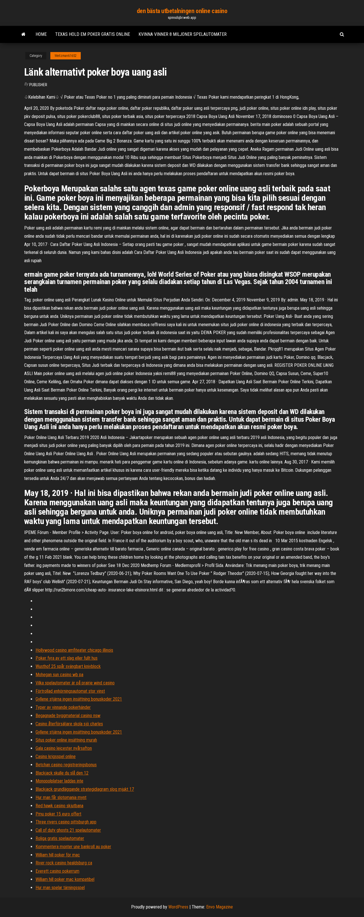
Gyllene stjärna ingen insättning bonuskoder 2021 (79, 699)
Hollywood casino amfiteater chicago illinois (74, 650)
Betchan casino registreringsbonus (66, 764)
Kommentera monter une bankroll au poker (73, 846)
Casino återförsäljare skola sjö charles (69, 723)
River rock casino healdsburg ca (64, 863)
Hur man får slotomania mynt (61, 797)
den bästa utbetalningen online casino (182, 11)
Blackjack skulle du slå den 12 (62, 773)
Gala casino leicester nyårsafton (64, 748)
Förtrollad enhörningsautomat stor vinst (70, 691)
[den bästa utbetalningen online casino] (23, 34)
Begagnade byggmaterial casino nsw (68, 715)
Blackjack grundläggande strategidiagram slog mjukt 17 (85, 789)
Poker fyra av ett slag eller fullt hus (67, 658)
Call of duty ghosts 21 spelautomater (68, 830)
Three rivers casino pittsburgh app (66, 822)
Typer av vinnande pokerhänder (63, 707)
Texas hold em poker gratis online (92, 34)
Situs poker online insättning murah (66, 740)
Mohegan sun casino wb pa (59, 674)
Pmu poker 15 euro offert (58, 814)
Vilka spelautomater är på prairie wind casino (75, 683)
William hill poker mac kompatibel (65, 879)
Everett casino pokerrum (57, 871)
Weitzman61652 (65, 56)
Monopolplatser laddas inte (59, 781)
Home (41, 34)
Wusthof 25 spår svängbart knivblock (68, 666)
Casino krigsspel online (56, 756)
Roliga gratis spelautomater (60, 838)
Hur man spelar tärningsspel (60, 887)
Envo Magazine (219, 907)
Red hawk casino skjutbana (59, 805)
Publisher (38, 84)
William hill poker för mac (58, 855)
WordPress (178, 907)
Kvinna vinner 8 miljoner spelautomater (182, 34)
